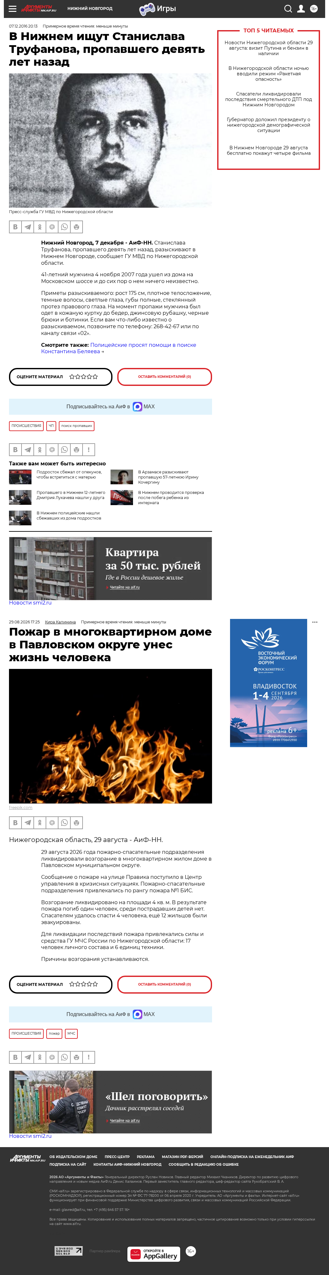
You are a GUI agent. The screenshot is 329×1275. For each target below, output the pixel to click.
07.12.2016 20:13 (23, 26)
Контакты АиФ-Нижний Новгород (127, 1164)
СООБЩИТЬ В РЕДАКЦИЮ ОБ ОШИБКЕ (204, 1164)
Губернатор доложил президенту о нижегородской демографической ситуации (268, 125)
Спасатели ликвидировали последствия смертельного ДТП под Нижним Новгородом (268, 99)
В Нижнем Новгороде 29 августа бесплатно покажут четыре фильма (269, 150)
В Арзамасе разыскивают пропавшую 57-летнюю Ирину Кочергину (168, 477)
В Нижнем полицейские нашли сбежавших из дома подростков (69, 516)
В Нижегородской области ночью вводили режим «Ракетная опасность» (268, 74)
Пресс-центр (117, 1157)
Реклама (146, 1157)
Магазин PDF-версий (182, 1157)
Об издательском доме (73, 1157)
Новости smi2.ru (30, 603)
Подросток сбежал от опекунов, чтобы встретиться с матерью (69, 474)
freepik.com (20, 807)
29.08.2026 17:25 (24, 622)
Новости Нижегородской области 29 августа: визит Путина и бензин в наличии (269, 48)
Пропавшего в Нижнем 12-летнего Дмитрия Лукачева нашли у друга (71, 495)
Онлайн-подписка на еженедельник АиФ (252, 1157)
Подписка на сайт (67, 1164)
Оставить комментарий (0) (164, 377)
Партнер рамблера (105, 1251)
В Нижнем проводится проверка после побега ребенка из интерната (171, 497)
